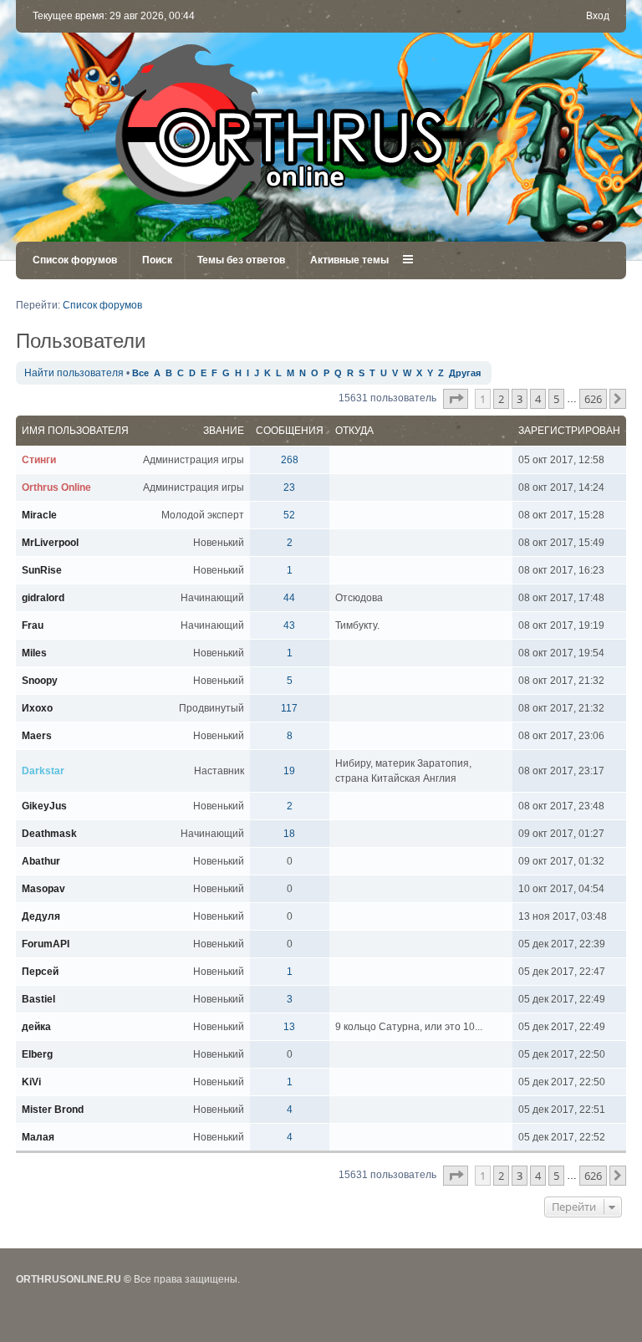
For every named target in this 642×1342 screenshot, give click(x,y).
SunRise (42, 570)
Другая (465, 373)
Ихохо (37, 708)
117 (289, 708)
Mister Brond (53, 1109)
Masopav (43, 889)
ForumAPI (45, 944)
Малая (38, 1137)
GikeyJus (44, 806)
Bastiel (38, 999)
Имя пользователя (75, 430)
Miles (34, 653)
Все (140, 373)
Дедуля (41, 916)
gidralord (43, 598)
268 (289, 460)
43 (289, 625)
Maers (37, 736)
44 (289, 598)
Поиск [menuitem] (157, 260)
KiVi (31, 1082)
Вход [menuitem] (597, 16)
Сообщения (290, 430)
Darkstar (43, 771)
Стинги (39, 460)
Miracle (39, 515)
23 (289, 487)
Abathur (41, 861)
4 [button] (538, 398)
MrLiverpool (50, 543)
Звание (223, 430)
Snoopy (40, 680)
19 (289, 771)
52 (289, 515)
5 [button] (556, 398)
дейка (36, 1027)
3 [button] (519, 398)
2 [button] (501, 398)
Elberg (37, 1054)
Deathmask (49, 833)
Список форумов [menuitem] (75, 260)
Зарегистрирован (569, 430)
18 (289, 833)
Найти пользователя (74, 373)
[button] (455, 399)
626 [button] (593, 398)
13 (289, 1027)
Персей (40, 971)
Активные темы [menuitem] (349, 260)
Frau (32, 625)
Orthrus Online (56, 487)
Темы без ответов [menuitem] (241, 260)
